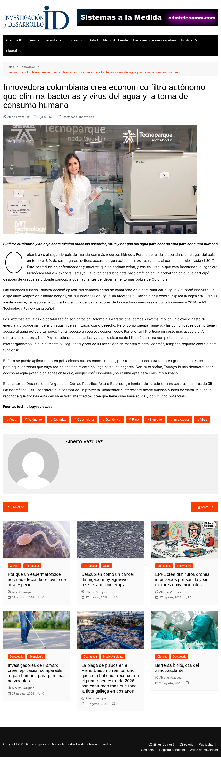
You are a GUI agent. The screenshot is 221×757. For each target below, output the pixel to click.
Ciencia (33, 40)
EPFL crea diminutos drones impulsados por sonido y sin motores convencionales (182, 579)
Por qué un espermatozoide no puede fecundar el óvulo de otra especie (37, 579)
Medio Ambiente (115, 40)
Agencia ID (13, 40)
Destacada (70, 117)
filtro (135, 419)
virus (203, 419)
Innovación (75, 40)
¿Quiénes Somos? (161, 744)
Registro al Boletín (172, 750)
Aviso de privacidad (204, 750)
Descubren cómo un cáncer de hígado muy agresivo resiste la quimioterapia (107, 579)
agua (12, 419)
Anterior (18, 507)
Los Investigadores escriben (154, 40)
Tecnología (53, 40)
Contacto (147, 750)
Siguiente (201, 507)
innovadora (181, 419)
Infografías (13, 50)
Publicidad (206, 744)
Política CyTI (191, 40)
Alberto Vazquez (18, 117)
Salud (93, 40)
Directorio (186, 744)
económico (112, 419)
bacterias (59, 419)
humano (156, 419)
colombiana (85, 419)
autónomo (35, 419)
